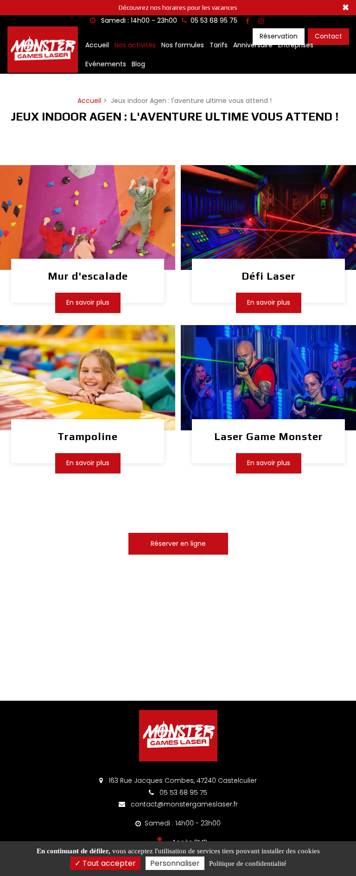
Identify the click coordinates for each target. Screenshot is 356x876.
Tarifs (219, 45)
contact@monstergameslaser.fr (183, 804)
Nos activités (135, 45)
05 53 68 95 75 (182, 792)
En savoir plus (87, 302)
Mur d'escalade (88, 276)
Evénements (105, 64)
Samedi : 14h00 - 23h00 (138, 20)
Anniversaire (253, 45)
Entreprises (295, 45)
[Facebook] (247, 20)
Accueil (97, 45)
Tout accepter (108, 863)
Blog (138, 64)
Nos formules (182, 45)
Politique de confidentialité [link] (247, 863)
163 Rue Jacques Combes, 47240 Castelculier (182, 780)
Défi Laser (269, 276)
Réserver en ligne (178, 543)
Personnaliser (175, 863)
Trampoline (87, 436)
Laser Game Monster (268, 436)
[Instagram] (261, 20)
